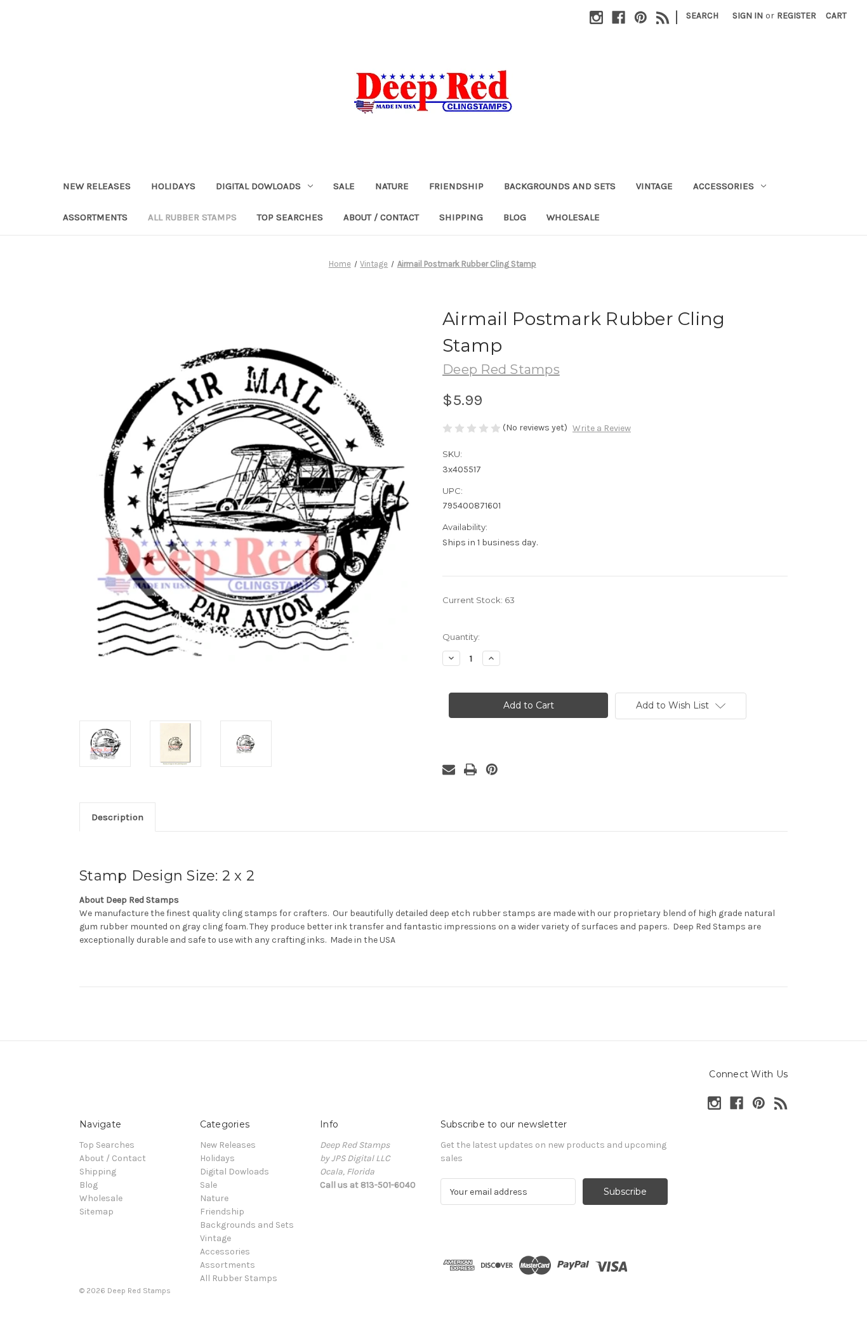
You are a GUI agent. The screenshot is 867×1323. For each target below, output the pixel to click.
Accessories (723, 186)
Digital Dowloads (258, 186)
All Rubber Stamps (192, 217)
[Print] (470, 769)
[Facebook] (618, 17)
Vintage (654, 186)
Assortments (95, 217)
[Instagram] (596, 17)
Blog (514, 217)
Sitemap (96, 1211)
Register (796, 15)
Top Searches (290, 217)
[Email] (448, 769)
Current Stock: (478, 600)
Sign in (747, 15)
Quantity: (461, 637)
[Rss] (663, 17)
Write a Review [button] (601, 428)
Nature (392, 186)
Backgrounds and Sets (560, 186)
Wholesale (573, 217)
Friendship (456, 186)
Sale (344, 186)
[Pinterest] (640, 17)
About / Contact (381, 217)
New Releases (97, 186)
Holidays (173, 186)
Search (702, 15)
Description (117, 817)
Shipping (461, 217)
